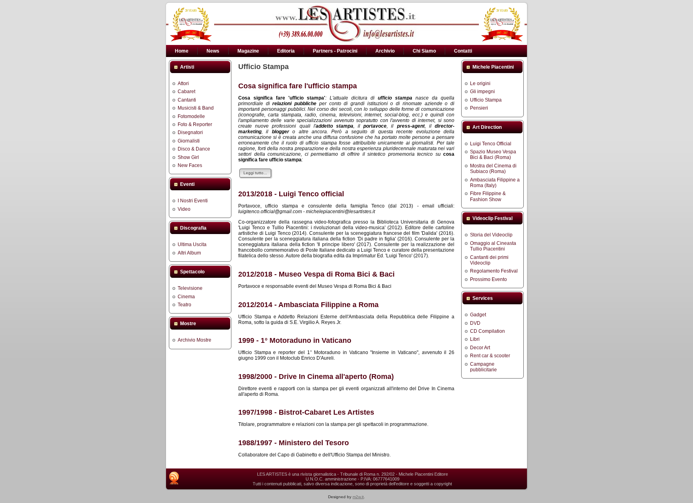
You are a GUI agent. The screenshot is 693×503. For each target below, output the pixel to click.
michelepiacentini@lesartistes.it (340, 211)
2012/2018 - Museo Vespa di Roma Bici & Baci (316, 274)
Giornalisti (189, 141)
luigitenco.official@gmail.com (270, 211)
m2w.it (358, 497)
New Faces (190, 165)
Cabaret (186, 91)
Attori (183, 83)
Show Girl (188, 157)
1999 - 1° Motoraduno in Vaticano (294, 340)
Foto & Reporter (195, 124)
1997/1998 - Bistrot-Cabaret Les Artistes (306, 412)
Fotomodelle (191, 116)
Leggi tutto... (255, 173)
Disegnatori (190, 132)
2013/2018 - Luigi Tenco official (291, 194)
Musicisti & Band (196, 108)
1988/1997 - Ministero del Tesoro (293, 443)
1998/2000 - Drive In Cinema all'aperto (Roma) (316, 377)
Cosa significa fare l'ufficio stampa (297, 86)
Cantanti (187, 100)
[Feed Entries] (174, 478)
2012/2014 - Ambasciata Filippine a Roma (308, 305)
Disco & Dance (194, 149)
